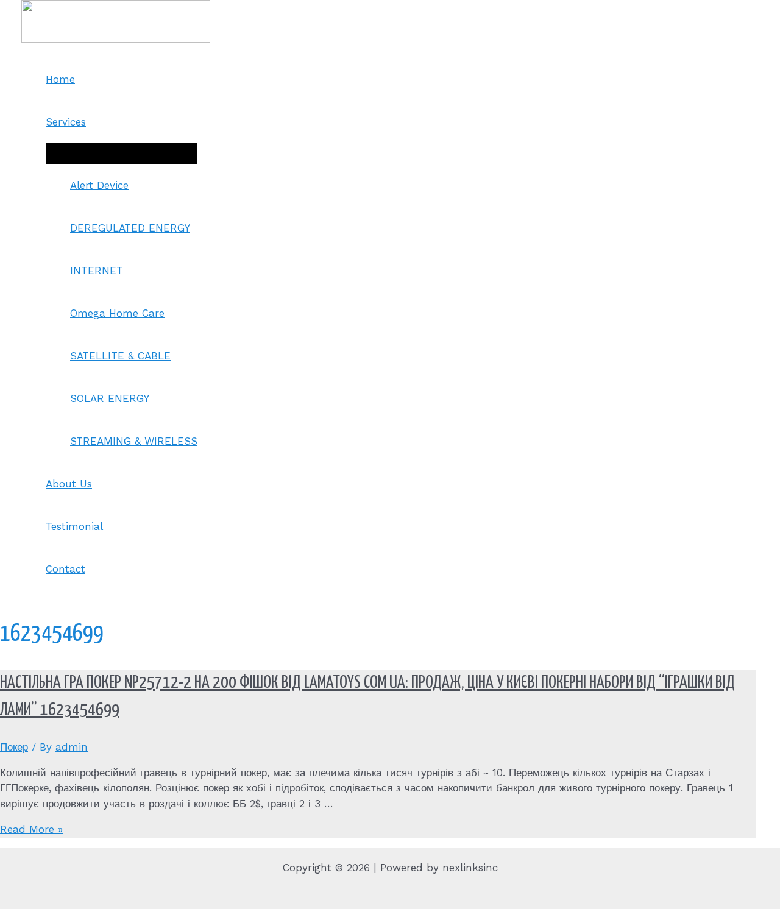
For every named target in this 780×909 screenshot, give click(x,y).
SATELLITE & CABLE (120, 356)
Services (66, 122)
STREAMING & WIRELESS (133, 441)
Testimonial (74, 526)
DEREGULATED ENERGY (130, 228)
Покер (14, 747)
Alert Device (99, 185)
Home (60, 79)
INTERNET (96, 270)
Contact (65, 569)
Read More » (31, 829)
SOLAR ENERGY (109, 398)
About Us (69, 484)
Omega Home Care (117, 313)
